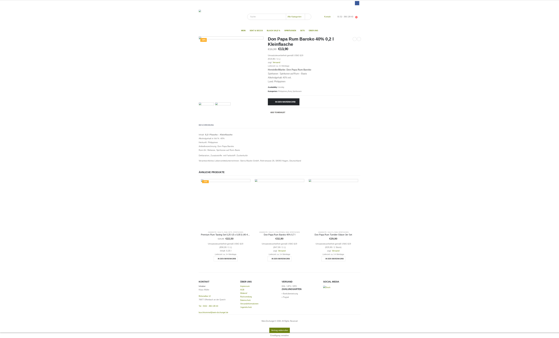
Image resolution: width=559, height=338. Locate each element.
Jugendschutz (246, 307)
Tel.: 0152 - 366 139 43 (208, 306)
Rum (290, 91)
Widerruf (243, 293)
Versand (276, 62)
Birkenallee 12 (205, 296)
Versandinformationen (249, 304)
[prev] (355, 39)
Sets (302, 31)
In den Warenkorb (285, 102)
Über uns (313, 31)
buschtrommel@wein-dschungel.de (213, 312)
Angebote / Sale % (215, 232)
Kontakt (327, 17)
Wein (243, 31)
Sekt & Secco (256, 31)
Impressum (245, 286)
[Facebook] (357, 3)
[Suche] (308, 17)
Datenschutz (245, 300)
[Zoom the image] (326, 287)
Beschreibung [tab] (206, 125)
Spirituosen (290, 31)
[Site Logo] (217, 17)
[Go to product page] (279, 204)
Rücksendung (246, 297)
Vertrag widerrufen (279, 330)
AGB (242, 290)
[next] (359, 39)
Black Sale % (273, 31)
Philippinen (282, 91)
